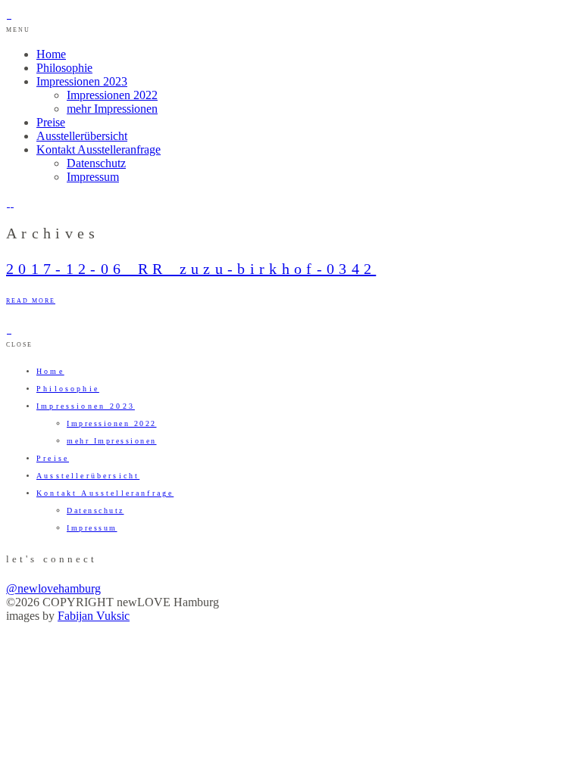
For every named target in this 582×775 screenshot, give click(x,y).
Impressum (93, 176)
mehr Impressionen (112, 108)
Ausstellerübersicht (81, 135)
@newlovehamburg (53, 588)
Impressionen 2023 (81, 81)
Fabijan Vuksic (94, 615)
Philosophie (64, 67)
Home (51, 54)
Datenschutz (96, 163)
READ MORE (30, 300)
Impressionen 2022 (112, 95)
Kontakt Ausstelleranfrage (98, 149)
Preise (50, 122)
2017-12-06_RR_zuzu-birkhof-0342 (191, 268)
